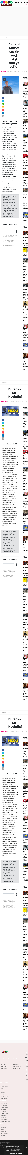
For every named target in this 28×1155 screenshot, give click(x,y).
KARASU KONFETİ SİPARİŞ (25, 254)
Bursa (9, 37)
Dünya (2, 1094)
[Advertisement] (14, 21)
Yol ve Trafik (4, 1105)
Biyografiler (3, 1131)
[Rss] (15, 1059)
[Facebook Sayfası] (1, 1059)
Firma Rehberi (4, 1096)
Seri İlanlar (3, 1117)
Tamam (19, 1153)
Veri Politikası (4, 1068)
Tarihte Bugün (4, 1113)
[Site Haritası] (17, 1059)
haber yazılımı (3, 1148)
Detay (13, 1153)
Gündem (3, 1090)
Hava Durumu (4, 1103)
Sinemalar (3, 1115)
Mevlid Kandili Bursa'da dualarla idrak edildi (25, 127)
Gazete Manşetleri (5, 1121)
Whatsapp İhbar (17, 1066)
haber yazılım (3, 1151)
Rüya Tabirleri (4, 1133)
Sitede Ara (3, 1127)
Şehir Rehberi (4, 1119)
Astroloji (3, 1135)
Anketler (3, 1129)
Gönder (16, 231)
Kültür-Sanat (4, 1098)
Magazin (3, 1092)
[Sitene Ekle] (20, 1059)
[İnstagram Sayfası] (7, 1059)
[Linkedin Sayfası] (12, 1059)
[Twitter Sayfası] (4, 1059)
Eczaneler (3, 1109)
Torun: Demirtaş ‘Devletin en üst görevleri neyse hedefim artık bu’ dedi (25, 314)
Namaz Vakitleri (5, 1107)
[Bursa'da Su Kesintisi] (10, 411)
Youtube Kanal (4, 1086)
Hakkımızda (3, 1064)
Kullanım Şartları (17, 1064)
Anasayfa (3, 37)
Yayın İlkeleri (4, 1066)
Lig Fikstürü (3, 1111)
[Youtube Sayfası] (9, 1059)
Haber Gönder (16, 1068)
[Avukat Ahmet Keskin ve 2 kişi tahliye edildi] (10, 85)
